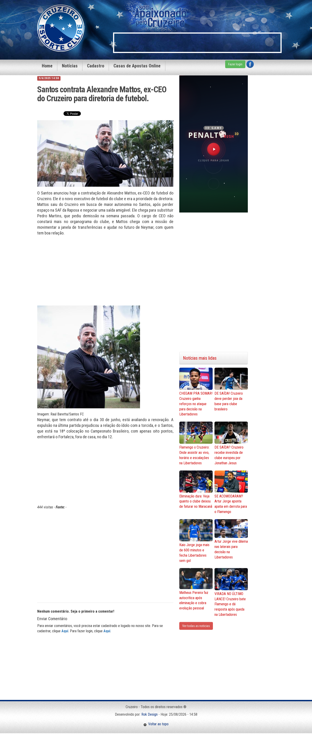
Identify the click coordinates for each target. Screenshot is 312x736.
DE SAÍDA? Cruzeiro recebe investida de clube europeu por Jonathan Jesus (228, 455)
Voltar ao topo (158, 724)
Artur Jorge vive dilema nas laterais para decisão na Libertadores (231, 549)
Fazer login (235, 64)
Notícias (70, 66)
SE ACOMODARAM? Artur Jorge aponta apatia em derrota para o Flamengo (230, 504)
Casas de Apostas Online (137, 66)
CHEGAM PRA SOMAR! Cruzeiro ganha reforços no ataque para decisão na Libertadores (195, 403)
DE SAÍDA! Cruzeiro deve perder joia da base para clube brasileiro (228, 401)
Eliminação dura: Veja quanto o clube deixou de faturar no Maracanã (195, 501)
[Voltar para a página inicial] (60, 28)
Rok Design (149, 714)
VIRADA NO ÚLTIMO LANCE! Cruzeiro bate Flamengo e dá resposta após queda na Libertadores (230, 604)
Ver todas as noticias (196, 626)
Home (47, 66)
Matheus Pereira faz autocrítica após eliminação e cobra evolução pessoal (193, 600)
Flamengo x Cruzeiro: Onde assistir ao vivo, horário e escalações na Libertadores (194, 455)
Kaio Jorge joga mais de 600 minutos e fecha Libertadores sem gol (194, 553)
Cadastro (95, 66)
